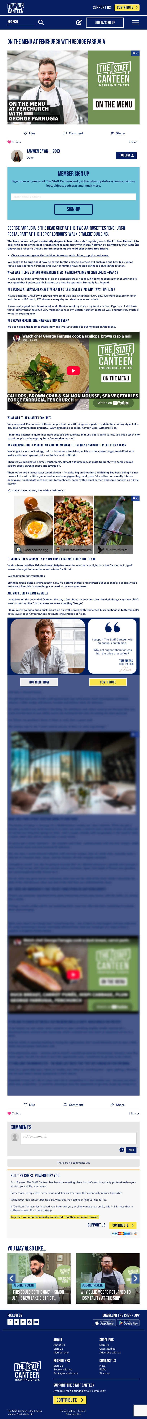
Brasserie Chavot (32, 248)
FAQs (102, 1369)
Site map (104, 1373)
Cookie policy (67, 1411)
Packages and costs (65, 1373)
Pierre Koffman (92, 245)
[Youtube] (36, 1322)
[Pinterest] (29, 1322)
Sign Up (58, 1349)
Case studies (107, 1349)
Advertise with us (110, 1352)
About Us (59, 1345)
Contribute (108, 682)
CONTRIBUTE (125, 8)
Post (131, 1150)
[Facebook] (10, 1322)
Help (102, 1366)
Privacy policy (73, 1414)
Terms (81, 1411)
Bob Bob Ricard (98, 248)
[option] (39, 1278)
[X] (23, 1322)
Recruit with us (62, 1369)
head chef (77, 248)
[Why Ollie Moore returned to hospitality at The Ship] (108, 1278)
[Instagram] (16, 1322)
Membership (61, 1352)
